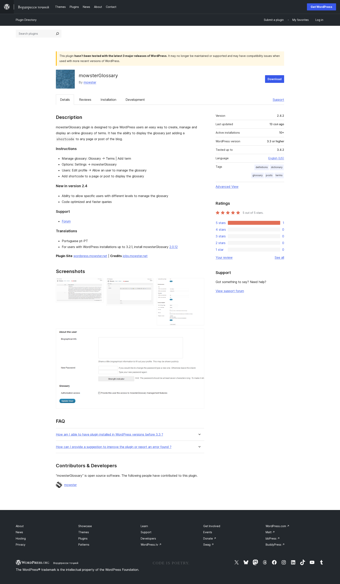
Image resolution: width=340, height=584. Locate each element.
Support (278, 100)
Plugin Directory (26, 19)
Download (275, 79)
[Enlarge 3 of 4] (199, 283)
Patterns (83, 544)
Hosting (21, 538)
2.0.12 (173, 247)
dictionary (277, 167)
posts (269, 175)
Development (135, 100)
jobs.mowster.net (135, 256)
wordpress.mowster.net (90, 256)
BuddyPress (275, 544)
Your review (224, 257)
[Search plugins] (57, 34)
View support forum (230, 291)
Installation (108, 100)
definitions (262, 167)
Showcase (85, 526)
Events (207, 532)
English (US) (276, 158)
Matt (270, 532)
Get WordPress (321, 6)
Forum (66, 221)
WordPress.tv (151, 544)
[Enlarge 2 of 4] (148, 283)
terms (279, 175)
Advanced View (227, 187)
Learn (144, 526)
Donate (209, 538)
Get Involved (211, 526)
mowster (90, 82)
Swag (208, 544)
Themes (83, 532)
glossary (257, 175)
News (19, 532)
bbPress (273, 538)
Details (65, 100)
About (20, 526)
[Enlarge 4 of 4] (199, 334)
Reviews (85, 100)
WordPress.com (277, 526)
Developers (148, 538)
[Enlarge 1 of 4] (98, 283)
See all (279, 257)
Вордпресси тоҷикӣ (65, 563)
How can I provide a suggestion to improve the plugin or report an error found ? (113, 447)
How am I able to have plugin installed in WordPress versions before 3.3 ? (109, 434)
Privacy (20, 544)
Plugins (83, 538)
